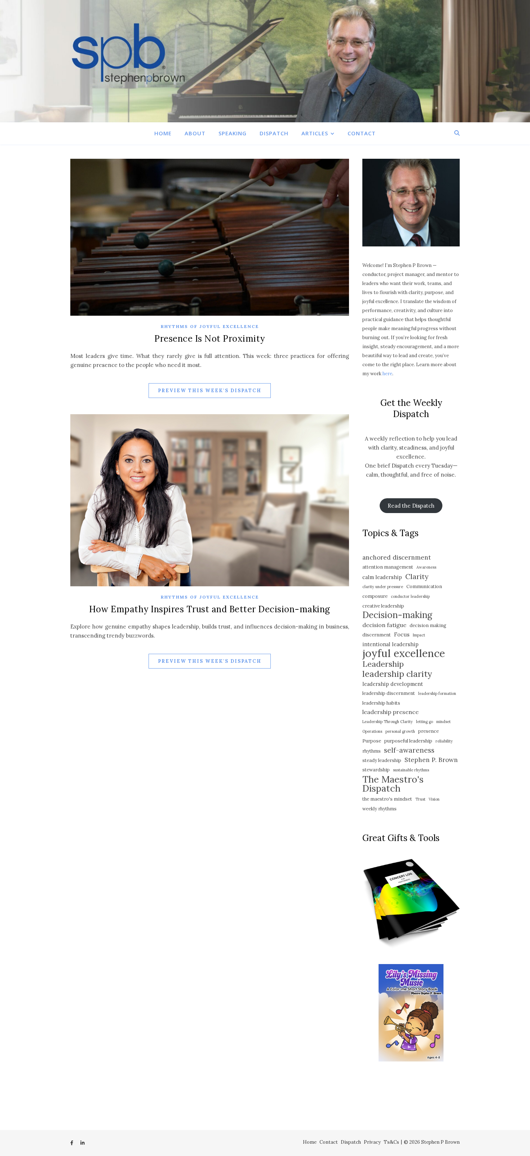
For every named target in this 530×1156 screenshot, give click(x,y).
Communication (424, 586)
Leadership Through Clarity (387, 721)
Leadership (383, 664)
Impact (419, 635)
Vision (434, 799)
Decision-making (397, 614)
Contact (362, 133)
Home (163, 133)
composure (375, 596)
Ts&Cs (391, 1142)
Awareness (426, 567)
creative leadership (383, 606)
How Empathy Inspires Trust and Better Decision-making (209, 609)
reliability (444, 741)
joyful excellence (403, 653)
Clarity (417, 576)
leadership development (392, 683)
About (195, 133)
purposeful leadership (408, 741)
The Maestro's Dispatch (393, 784)
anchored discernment (396, 557)
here (387, 374)
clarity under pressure (382, 586)
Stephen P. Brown (431, 760)
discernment (376, 635)
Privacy (372, 1142)
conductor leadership (410, 596)
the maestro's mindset (387, 799)
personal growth (400, 731)
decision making (428, 625)
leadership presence (390, 711)
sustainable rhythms (411, 769)
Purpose (371, 741)
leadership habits (381, 703)
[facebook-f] (72, 1143)
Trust (420, 799)
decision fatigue (384, 625)
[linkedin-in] (82, 1143)
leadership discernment (388, 693)
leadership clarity (397, 673)
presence (428, 731)
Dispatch (274, 133)
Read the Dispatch (411, 505)
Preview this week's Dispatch (209, 390)
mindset (443, 721)
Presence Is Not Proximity (209, 338)
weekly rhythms (379, 809)
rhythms (371, 751)
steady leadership (381, 760)
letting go (424, 721)
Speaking (232, 133)
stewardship (376, 770)
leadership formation (437, 693)
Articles (314, 133)
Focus (402, 634)
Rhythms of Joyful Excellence (210, 326)
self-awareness (409, 750)
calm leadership (382, 577)
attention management (387, 567)
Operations (372, 731)
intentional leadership (390, 644)
